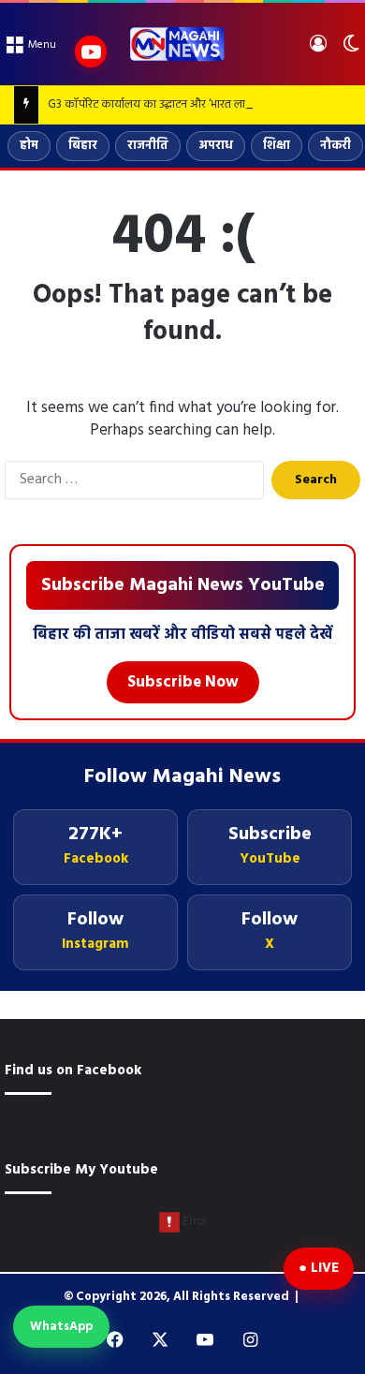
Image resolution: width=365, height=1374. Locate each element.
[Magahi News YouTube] (91, 51)
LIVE (325, 1268)
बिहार (82, 145)
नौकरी (335, 145)
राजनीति (147, 145)
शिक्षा (276, 145)
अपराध (215, 145)
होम (29, 145)
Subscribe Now (183, 682)
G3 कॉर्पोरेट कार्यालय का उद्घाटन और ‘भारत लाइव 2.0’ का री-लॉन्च (189, 104)
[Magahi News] (176, 44)
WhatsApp (61, 1327)
